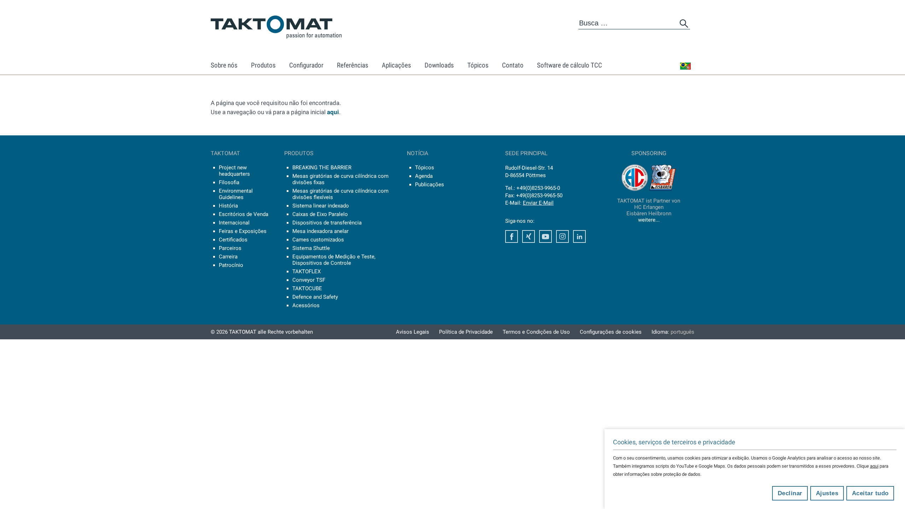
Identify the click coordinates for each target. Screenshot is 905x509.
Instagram (562, 236)
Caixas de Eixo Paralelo (320, 214)
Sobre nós (224, 65)
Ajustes (827, 493)
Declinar (790, 493)
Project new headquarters (234, 170)
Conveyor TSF (308, 280)
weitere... (649, 220)
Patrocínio (231, 265)
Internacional (234, 223)
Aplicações (396, 65)
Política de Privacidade (466, 332)
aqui (333, 112)
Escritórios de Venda (243, 214)
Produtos (263, 65)
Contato (513, 65)
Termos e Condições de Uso (536, 332)
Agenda (424, 176)
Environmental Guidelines (236, 194)
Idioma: (673, 332)
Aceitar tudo (870, 493)
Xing (528, 236)
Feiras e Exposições (243, 231)
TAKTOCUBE (307, 288)
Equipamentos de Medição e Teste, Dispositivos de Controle (333, 259)
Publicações (429, 184)
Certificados (233, 239)
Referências (352, 65)
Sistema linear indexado (320, 206)
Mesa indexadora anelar (320, 231)
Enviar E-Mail (538, 203)
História (228, 206)
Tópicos (478, 65)
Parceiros (230, 248)
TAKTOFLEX (306, 271)
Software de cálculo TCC (569, 65)
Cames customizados (318, 239)
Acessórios (306, 305)
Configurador (306, 65)
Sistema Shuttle (311, 248)
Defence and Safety (315, 297)
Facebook (511, 236)
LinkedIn (579, 236)
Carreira (228, 256)
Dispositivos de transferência (327, 223)
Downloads (439, 65)
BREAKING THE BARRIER (321, 167)
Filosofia (229, 182)
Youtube (545, 236)
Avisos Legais (412, 332)
